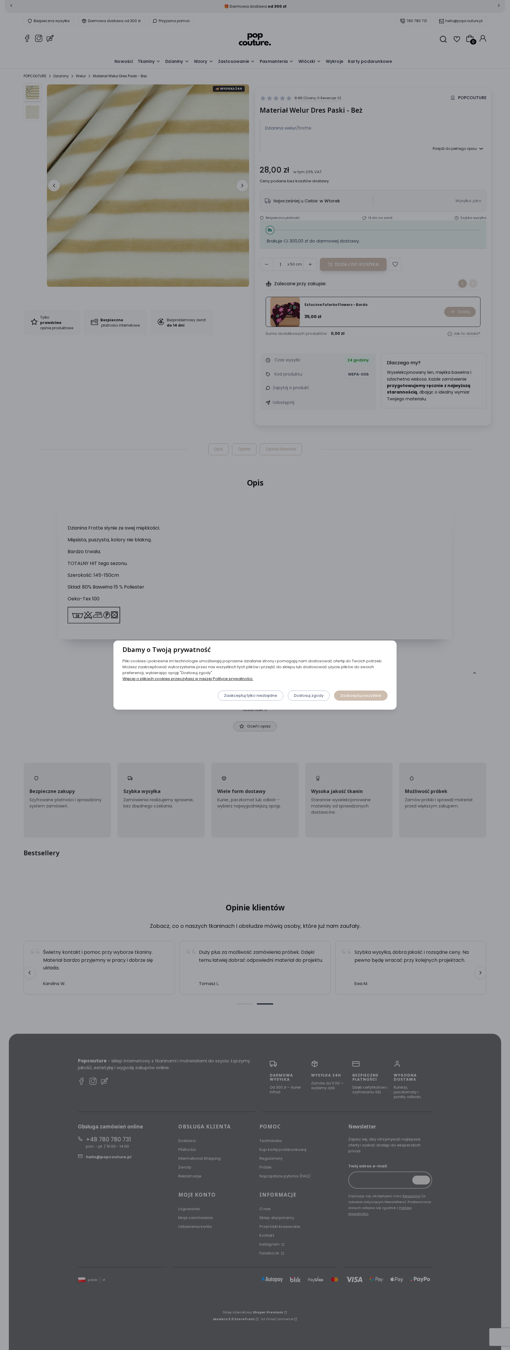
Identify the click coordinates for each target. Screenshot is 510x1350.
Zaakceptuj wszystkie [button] (360, 695)
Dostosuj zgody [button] (308, 695)
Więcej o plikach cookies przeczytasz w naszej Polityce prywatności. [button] (187, 678)
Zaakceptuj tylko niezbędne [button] (250, 695)
